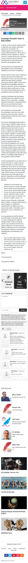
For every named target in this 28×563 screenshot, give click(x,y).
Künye (9, 548)
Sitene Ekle (13, 550)
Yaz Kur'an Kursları (11, 7)
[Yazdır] (20, 33)
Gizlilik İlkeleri (22, 548)
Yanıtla (12, 345)
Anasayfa (3, 548)
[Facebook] (5, 33)
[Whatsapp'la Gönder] (13, 33)
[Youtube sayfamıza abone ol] (14, 555)
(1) (17, 345)
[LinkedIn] (10, 33)
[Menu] (25, 2)
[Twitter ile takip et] (10, 555)
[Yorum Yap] (23, 33)
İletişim (15, 548)
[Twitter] (7, 33)
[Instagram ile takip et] (18, 555)
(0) (20, 345)
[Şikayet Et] (25, 345)
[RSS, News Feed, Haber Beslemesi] (22, 555)
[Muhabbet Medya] (10, 2)
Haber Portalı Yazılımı (9, 560)
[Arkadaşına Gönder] (16, 33)
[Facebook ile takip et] (6, 555)
